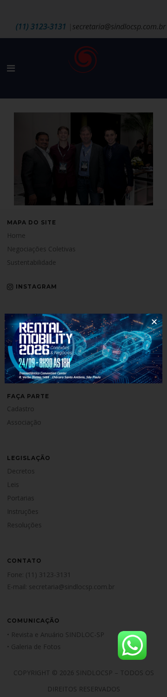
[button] (154, 321)
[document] (83, 348)
